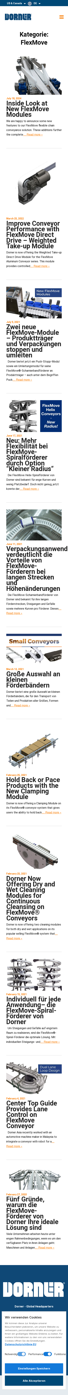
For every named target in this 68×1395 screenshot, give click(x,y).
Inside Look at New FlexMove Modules (27, 109)
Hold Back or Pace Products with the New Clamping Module (33, 788)
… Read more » (33, 134)
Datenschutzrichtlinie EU (20, 1344)
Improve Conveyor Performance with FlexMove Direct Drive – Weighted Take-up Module (33, 235)
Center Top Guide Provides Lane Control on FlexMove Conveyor (31, 1114)
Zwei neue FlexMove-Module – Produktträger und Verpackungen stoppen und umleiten (33, 341)
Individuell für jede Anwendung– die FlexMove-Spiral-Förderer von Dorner (33, 1010)
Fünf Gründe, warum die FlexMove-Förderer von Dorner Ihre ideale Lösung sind (32, 1213)
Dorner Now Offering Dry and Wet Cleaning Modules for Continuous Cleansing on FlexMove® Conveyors (30, 898)
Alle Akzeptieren (34, 1380)
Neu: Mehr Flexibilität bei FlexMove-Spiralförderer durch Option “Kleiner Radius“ (30, 455)
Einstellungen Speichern (34, 1368)
